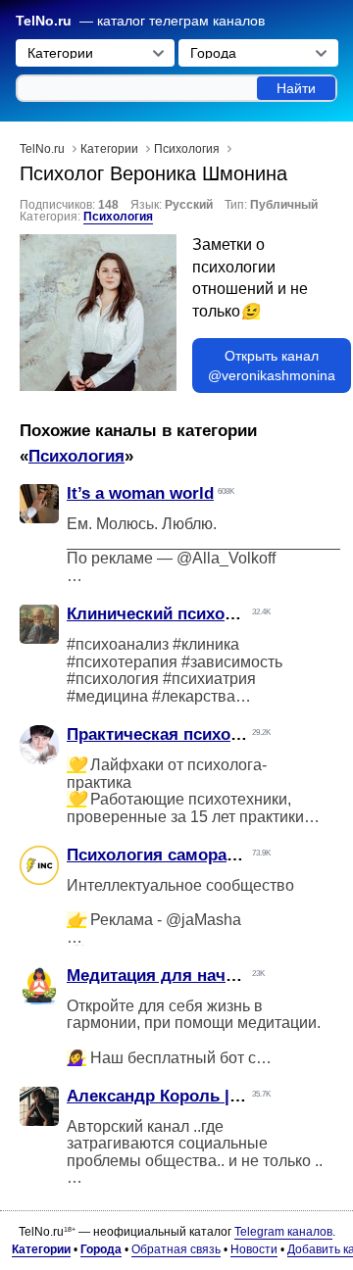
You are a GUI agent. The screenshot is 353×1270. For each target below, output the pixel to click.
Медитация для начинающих (184, 975)
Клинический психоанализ (173, 614)
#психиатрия (209, 678)
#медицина (107, 696)
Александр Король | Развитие (187, 1096)
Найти (296, 88)
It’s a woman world (140, 493)
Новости (253, 1249)
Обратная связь (176, 1249)
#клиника (206, 644)
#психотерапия (122, 662)
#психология (113, 678)
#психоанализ (118, 644)
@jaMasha (203, 919)
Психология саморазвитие (173, 855)
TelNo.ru (44, 21)
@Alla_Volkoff (226, 558)
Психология (118, 216)
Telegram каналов (283, 1232)
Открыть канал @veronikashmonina (271, 365)
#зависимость (231, 662)
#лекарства (193, 696)
